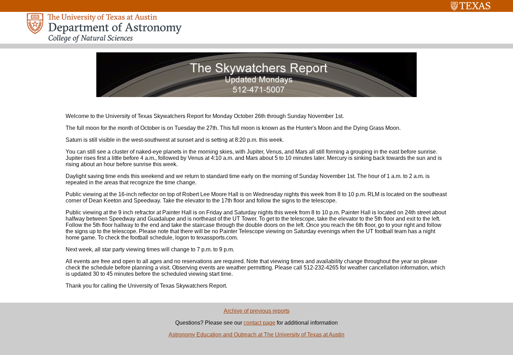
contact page (259, 323)
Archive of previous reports (257, 311)
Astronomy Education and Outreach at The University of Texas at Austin (256, 335)
